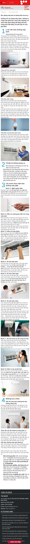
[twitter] (24, 2)
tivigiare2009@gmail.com (11, 506)
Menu (4, 2)
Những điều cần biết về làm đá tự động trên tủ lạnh (15, 518)
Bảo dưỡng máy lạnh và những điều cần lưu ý (13, 520)
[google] (22, 4)
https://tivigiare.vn (10, 508)
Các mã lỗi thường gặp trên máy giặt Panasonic (14, 531)
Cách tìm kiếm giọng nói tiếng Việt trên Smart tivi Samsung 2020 (14, 527)
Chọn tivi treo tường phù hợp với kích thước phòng (15, 533)
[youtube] (26, 2)
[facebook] (21, 2)
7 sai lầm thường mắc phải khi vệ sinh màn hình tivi (15, 536)
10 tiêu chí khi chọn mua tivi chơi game (12, 538)
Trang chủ (3, 12)
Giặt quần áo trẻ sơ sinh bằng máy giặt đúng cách (15, 515)
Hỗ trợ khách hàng (13, 12)
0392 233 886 (26, 8)
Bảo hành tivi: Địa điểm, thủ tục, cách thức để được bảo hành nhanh (15, 523)
